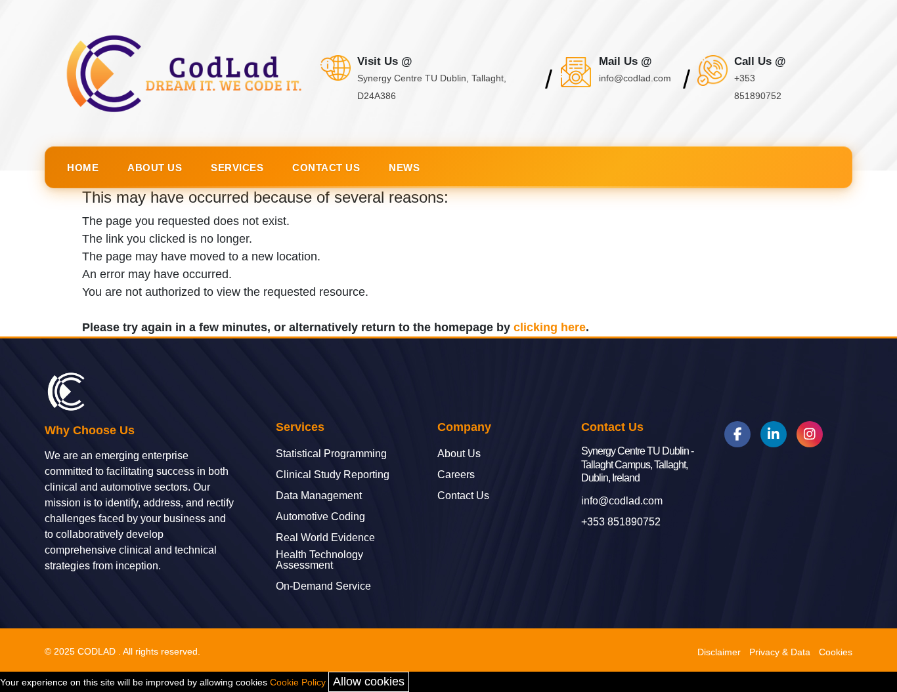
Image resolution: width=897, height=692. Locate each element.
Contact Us (326, 167)
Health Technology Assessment (319, 560)
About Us (154, 167)
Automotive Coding (320, 517)
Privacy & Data (779, 652)
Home (82, 167)
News (404, 167)
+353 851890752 (621, 522)
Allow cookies (369, 681)
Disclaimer (719, 652)
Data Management (319, 496)
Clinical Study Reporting (332, 475)
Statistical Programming (331, 454)
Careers (456, 475)
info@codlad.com (622, 501)
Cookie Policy (298, 682)
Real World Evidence (325, 538)
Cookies (835, 652)
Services (237, 167)
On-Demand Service (323, 586)
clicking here (550, 327)
